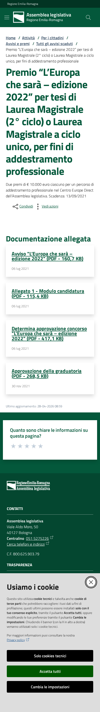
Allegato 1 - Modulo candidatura (48, 293)
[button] (88, 17)
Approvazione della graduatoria (47, 373)
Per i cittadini (52, 38)
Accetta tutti (50, 671)
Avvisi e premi (18, 43)
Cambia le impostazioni (50, 687)
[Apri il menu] (7, 17)
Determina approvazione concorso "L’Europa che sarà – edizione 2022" (49, 333)
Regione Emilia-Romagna (22, 4)
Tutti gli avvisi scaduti (54, 43)
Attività (28, 38)
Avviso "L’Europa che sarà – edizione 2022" (47, 256)
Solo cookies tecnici (50, 656)
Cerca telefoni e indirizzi (26, 544)
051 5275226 (37, 538)
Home (11, 38)
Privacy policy (16, 640)
